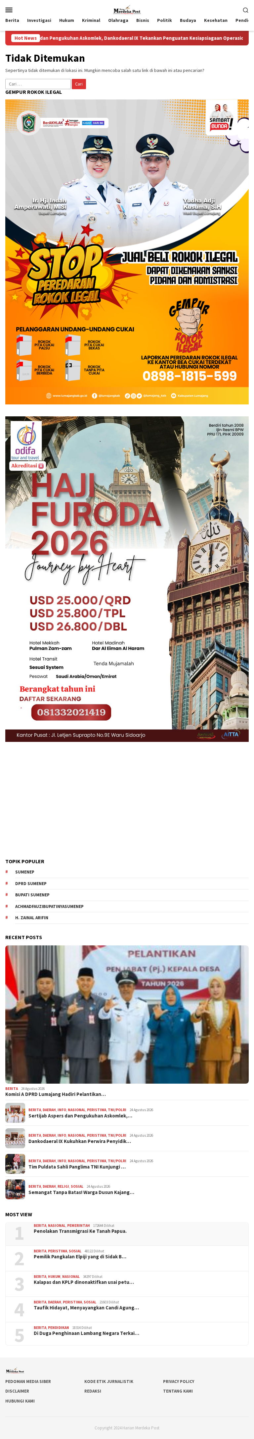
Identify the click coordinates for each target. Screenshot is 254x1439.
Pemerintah (78, 1225)
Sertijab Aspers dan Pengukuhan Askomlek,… (80, 1116)
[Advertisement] (127, 800)
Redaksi (92, 1391)
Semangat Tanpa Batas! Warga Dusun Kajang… (81, 1192)
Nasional (76, 1110)
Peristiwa (96, 1110)
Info (62, 1110)
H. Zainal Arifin (31, 918)
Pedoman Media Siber (28, 1381)
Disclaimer (17, 1391)
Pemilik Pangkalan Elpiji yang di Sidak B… (80, 1257)
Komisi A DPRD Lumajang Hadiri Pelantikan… (55, 1094)
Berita (11, 1088)
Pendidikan (58, 1327)
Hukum (54, 1276)
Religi (63, 1186)
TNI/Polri (117, 1110)
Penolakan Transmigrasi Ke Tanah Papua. (80, 1231)
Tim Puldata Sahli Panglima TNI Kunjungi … (77, 1167)
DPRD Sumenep (31, 883)
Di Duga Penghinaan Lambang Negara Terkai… (86, 1333)
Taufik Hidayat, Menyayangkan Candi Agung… (86, 1308)
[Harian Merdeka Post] (127, 9)
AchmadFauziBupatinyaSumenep (49, 906)
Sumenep (24, 872)
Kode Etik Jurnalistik (108, 1381)
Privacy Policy (178, 1381)
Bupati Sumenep (32, 895)
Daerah (49, 1110)
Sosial (77, 1186)
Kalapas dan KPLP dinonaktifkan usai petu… (84, 1282)
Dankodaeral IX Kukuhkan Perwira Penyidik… (79, 1141)
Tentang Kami (178, 1391)
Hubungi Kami (20, 1401)
